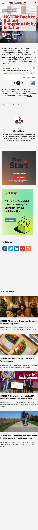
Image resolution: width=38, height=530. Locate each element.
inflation (20, 105)
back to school (8, 105)
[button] (3, 3)
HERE (29, 96)
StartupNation (19, 131)
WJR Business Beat (9, 10)
